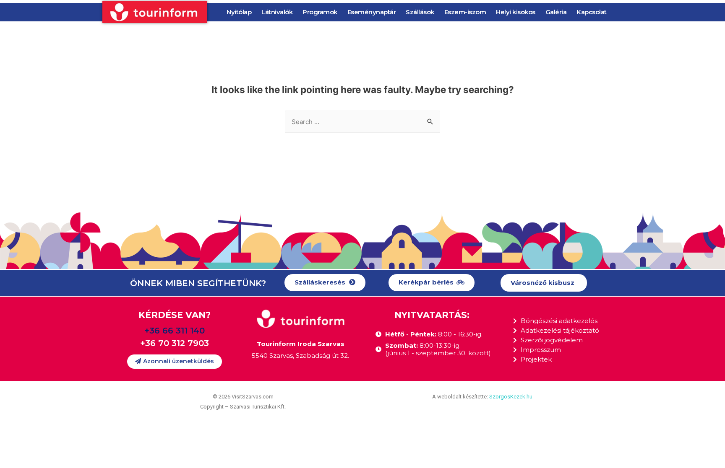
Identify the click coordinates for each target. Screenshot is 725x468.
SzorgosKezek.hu (510, 396)
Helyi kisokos (515, 12)
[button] (324, 282)
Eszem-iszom (465, 12)
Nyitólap (239, 12)
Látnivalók (276, 12)
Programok (320, 12)
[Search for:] (362, 122)
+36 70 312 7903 (174, 343)
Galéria (556, 12)
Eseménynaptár (371, 12)
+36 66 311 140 (174, 331)
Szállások (420, 12)
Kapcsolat (591, 12)
